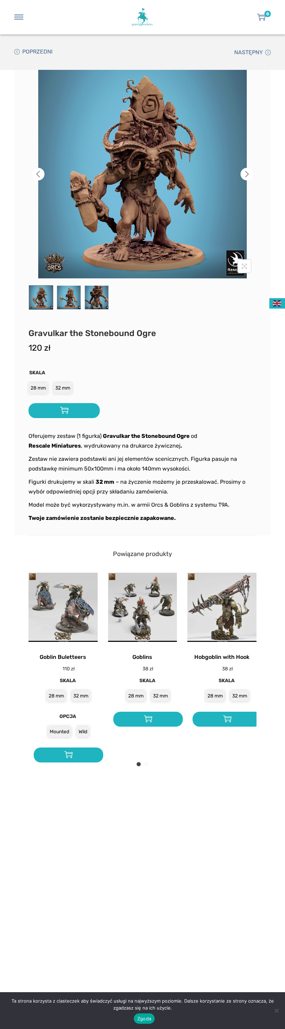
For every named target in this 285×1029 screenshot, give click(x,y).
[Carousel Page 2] (146, 764)
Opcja (67, 716)
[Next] (247, 174)
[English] (277, 303)
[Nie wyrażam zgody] (276, 1010)
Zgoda (144, 1018)
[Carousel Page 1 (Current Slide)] (139, 764)
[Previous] (38, 174)
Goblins (142, 657)
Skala (37, 373)
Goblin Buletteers (63, 657)
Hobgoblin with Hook (222, 657)
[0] (261, 17)
